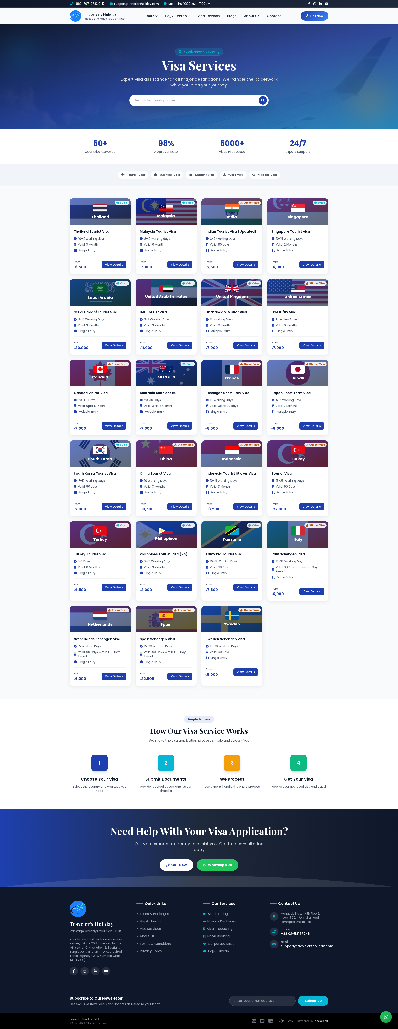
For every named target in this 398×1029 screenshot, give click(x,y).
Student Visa (204, 175)
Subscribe (313, 1000)
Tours (149, 15)
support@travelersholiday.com (136, 4)
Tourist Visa (135, 175)
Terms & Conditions (156, 943)
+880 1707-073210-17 (89, 4)
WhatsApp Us (220, 864)
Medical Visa (267, 175)
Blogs (232, 15)
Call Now (316, 16)
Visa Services (209, 15)
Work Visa (235, 175)
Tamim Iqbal (321, 1021)
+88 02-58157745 (295, 933)
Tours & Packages (154, 913)
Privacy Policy (151, 951)
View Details (114, 265)
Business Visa (169, 175)
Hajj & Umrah (176, 15)
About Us (251, 15)
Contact (274, 15)
